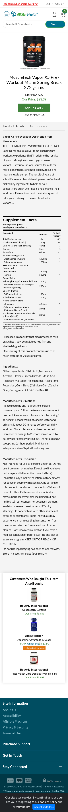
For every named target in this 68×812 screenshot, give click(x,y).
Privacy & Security (15, 727)
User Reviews (38, 126)
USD (58, 3)
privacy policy (21, 806)
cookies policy (48, 801)
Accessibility (12, 716)
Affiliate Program (15, 721)
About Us (9, 710)
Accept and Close (44, 806)
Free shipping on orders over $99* (20, 3)
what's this (33, 643)
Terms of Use (12, 733)
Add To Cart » (34, 108)
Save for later (32, 114)
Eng (48, 3)
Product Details (13, 126)
